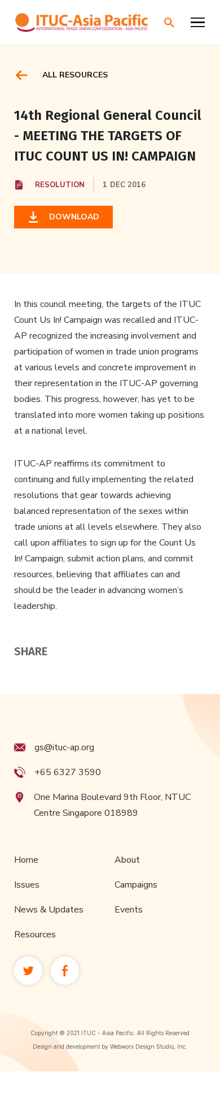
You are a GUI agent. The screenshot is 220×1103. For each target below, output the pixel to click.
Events (129, 909)
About (127, 860)
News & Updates (48, 909)
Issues (26, 885)
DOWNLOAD (72, 216)
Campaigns (136, 885)
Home (26, 860)
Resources (35, 934)
